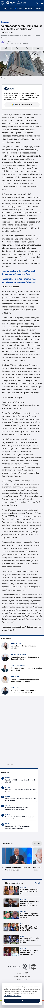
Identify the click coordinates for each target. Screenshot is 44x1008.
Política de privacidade (22, 976)
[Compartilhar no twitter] (27, 48)
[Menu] (42, 3)
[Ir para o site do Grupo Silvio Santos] (19, 967)
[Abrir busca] (37, 3)
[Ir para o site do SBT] (33, 967)
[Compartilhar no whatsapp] (6, 48)
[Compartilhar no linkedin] (38, 48)
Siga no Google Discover (23, 104)
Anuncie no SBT (22, 973)
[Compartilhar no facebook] (17, 48)
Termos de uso (22, 980)
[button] (17, 861)
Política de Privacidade (12, 996)
